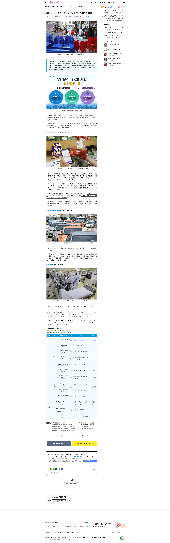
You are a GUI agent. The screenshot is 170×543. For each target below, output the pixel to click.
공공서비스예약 (60, 526)
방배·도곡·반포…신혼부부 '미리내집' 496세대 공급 (114, 32)
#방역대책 (65, 423)
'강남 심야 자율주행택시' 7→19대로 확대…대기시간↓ (114, 37)
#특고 (59, 426)
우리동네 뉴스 (71, 7)
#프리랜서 (64, 426)
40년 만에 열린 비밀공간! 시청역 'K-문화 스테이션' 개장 (114, 10)
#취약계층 (54, 426)
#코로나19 (92, 424)
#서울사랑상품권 (56, 424)
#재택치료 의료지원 (81, 428)
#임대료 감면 (64, 424)
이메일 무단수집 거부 (59, 532)
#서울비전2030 (55, 430)
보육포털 (67, 526)
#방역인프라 (66, 428)
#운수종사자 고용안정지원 (82, 426)
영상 (92, 2)
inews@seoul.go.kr (100, 537)
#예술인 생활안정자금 (57, 428)
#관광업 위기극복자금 (74, 424)
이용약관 (78, 532)
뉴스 (88, 2)
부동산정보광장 (51, 526)
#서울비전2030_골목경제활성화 (68, 430)
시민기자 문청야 (111, 55)
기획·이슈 (47, 7)
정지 (85, 522)
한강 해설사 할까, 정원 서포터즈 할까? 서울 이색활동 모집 (114, 18)
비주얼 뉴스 (63, 7)
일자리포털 (73, 526)
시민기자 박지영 (111, 65)
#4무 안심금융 (91, 423)
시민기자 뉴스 (79, 7)
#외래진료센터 (90, 428)
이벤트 (115, 2)
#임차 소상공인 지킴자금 (80, 423)
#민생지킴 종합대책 (56, 423)
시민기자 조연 (110, 51)
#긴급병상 (73, 428)
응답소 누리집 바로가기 (89, 461)
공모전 (110, 2)
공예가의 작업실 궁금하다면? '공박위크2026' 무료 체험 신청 (114, 15)
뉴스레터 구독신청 (70, 532)
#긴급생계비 (71, 426)
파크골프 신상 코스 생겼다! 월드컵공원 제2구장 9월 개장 (114, 13)
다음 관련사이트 (87, 526)
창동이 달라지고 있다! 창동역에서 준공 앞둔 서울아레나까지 (114, 29)
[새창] (58, 443)
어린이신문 (103, 2)
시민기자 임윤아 (111, 60)
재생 (87, 522)
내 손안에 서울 (54, 2)
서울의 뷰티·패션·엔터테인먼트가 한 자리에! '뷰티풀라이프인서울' (114, 21)
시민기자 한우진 (111, 46)
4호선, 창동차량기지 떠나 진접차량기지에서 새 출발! (114, 27)
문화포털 (80, 526)
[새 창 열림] (122, 536)
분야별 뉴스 (55, 7)
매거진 (97, 2)
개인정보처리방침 (49, 532)
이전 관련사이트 (45, 526)
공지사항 (83, 532)
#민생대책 (71, 423)
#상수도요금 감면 (84, 424)
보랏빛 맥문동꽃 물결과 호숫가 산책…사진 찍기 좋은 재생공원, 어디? (114, 35)
